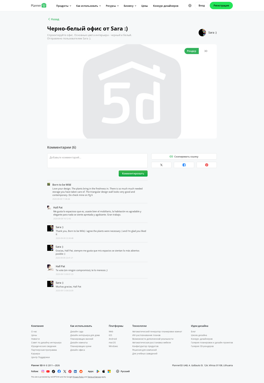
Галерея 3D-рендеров (202, 346)
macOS (112, 342)
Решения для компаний (144, 349)
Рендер (191, 51)
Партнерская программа (44, 349)
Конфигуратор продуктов (145, 346)
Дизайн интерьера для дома (85, 335)
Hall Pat (58, 207)
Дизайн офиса (77, 349)
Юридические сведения (43, 346)
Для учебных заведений (144, 353)
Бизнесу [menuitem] (129, 6)
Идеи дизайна (199, 326)
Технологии (139, 326)
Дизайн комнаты (79, 342)
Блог (193, 331)
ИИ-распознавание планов (146, 335)
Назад (55, 19)
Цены (34, 335)
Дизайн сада (76, 331)
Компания (37, 326)
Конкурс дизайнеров (201, 338)
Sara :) (212, 32)
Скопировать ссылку (186, 156)
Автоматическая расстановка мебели (151, 342)
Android (113, 338)
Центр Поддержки (40, 357)
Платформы (116, 326)
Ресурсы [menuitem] (111, 6)
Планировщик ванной (81, 338)
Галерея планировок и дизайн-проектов (212, 342)
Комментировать (133, 173)
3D (206, 51)
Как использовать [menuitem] (87, 6)
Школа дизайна (199, 335)
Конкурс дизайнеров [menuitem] (165, 6)
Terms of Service (94, 377)
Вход (202, 5)
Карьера (35, 353)
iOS (110, 335)
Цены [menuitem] (144, 6)
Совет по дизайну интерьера (46, 342)
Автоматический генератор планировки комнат (157, 331)
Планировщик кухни (81, 346)
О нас (34, 331)
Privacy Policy (78, 377)
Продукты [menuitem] (62, 6)
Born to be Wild (61, 184)
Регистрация (221, 5)
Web (111, 331)
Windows (113, 346)
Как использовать (81, 326)
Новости (35, 338)
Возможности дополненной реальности (152, 338)
